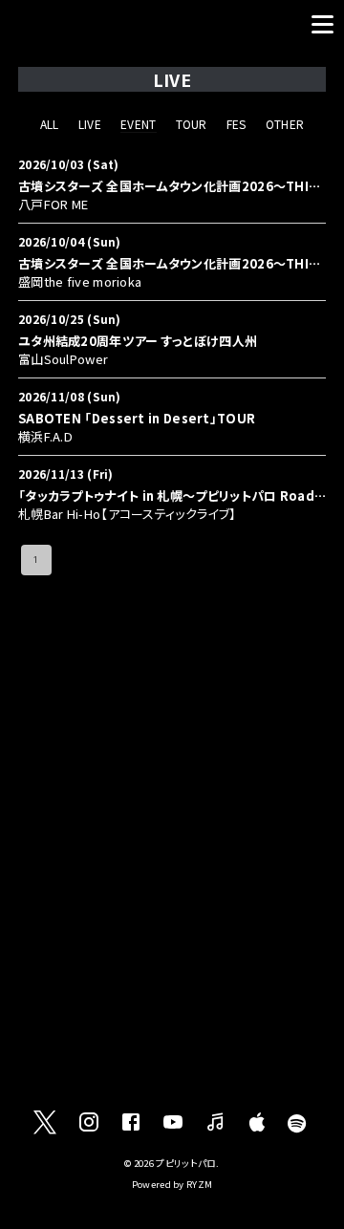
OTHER (285, 124)
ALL (49, 124)
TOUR (191, 124)
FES (236, 124)
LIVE (89, 124)
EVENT (138, 124)
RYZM (199, 1184)
